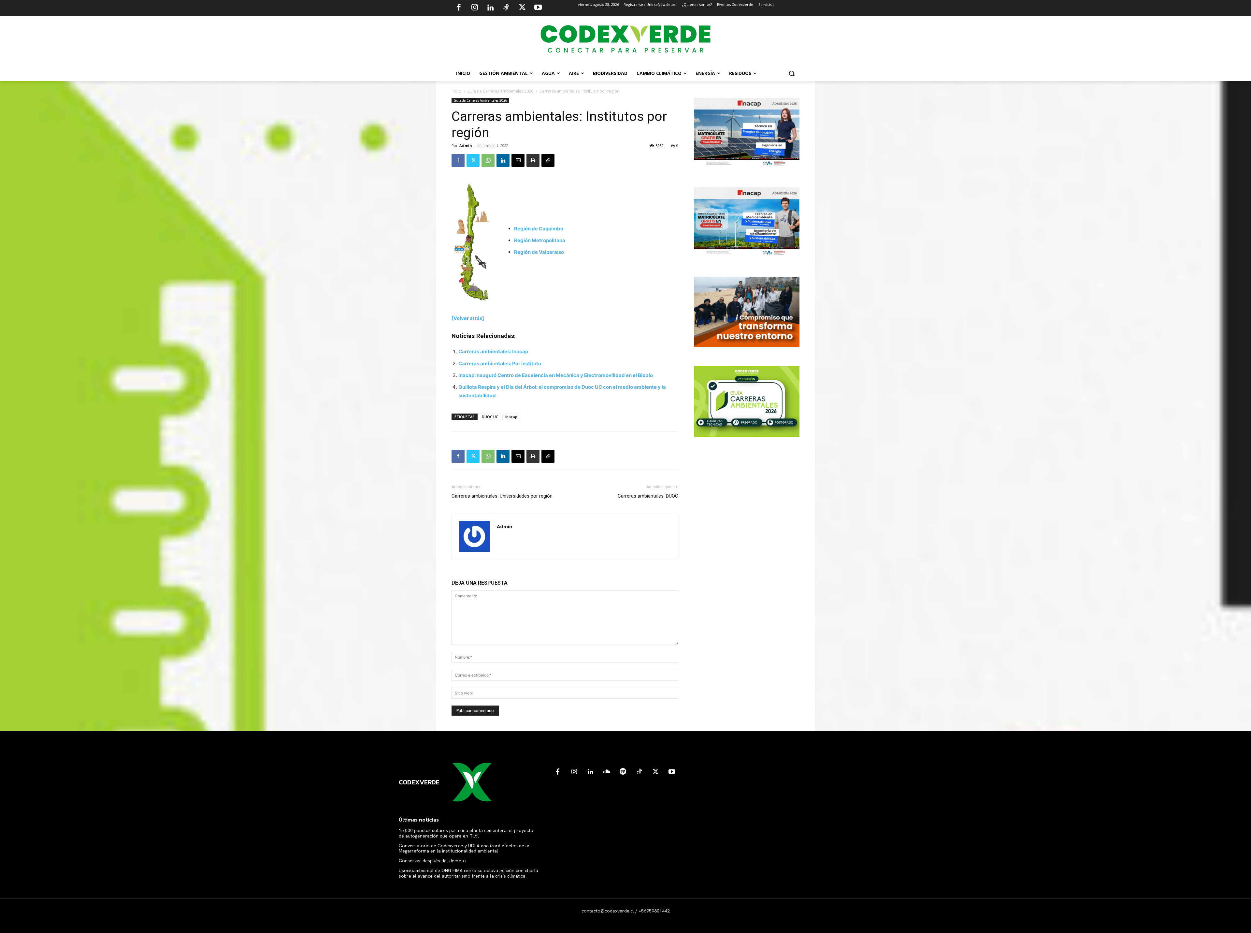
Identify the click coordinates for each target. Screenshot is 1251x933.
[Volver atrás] (468, 318)
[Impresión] (532, 160)
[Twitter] (522, 8)
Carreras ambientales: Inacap (493, 351)
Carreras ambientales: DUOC (648, 496)
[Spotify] (622, 772)
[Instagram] (474, 8)
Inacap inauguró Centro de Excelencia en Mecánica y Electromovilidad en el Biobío (555, 375)
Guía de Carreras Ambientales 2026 (500, 91)
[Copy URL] (547, 160)
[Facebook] (459, 8)
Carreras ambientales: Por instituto (499, 363)
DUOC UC (490, 416)
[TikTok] (506, 8)
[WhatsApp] (488, 160)
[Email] (518, 160)
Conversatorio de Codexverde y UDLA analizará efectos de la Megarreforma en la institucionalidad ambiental (464, 848)
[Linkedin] (490, 8)
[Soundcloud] (606, 772)
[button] (791, 73)
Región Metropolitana (539, 240)
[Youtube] (538, 8)
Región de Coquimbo (538, 229)
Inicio (456, 91)
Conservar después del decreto (432, 861)
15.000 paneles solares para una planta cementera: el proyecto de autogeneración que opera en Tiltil (466, 833)
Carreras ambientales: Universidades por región (502, 496)
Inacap (511, 416)
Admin (465, 145)
